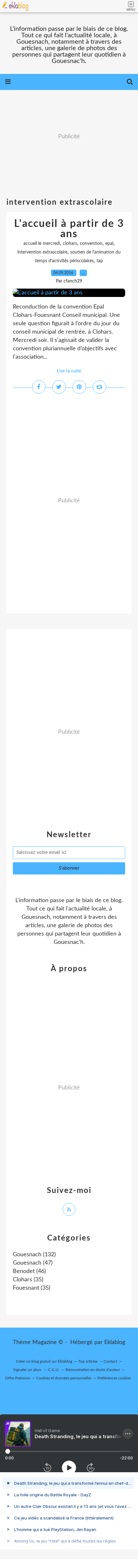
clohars (70, 243)
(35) (28, 1280)
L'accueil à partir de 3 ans (69, 229)
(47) (33, 1263)
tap (100, 261)
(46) (29, 1271)
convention (91, 243)
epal (109, 243)
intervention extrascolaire (42, 252)
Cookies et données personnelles (63, 1378)
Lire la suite (69, 371)
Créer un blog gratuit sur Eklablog (44, 1361)
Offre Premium (17, 1378)
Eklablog (114, 1342)
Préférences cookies (114, 1378)
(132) (34, 1255)
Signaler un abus (27, 1370)
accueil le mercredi (41, 243)
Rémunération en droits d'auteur (92, 1370)
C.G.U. (53, 1370)
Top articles (88, 1361)
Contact (110, 1361)
